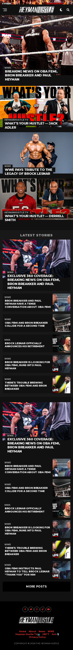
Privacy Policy (37, 637)
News (42, 631)
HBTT (46, 634)
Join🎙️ (55, 634)
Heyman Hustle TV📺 (27, 634)
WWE (51, 631)
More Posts (36, 586)
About (32, 631)
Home (22, 631)
